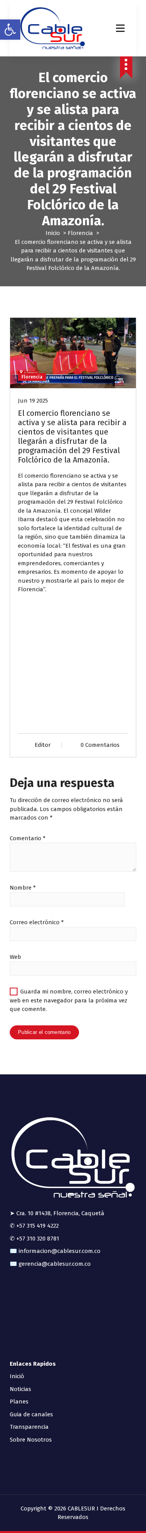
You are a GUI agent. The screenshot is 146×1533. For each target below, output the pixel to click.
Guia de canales (31, 1414)
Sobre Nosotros (31, 1439)
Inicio (53, 233)
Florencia (80, 233)
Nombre (23, 887)
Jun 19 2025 (33, 400)
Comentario (28, 838)
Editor (43, 744)
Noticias (20, 1389)
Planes (19, 1401)
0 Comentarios (100, 744)
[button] (10, 29)
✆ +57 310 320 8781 (34, 1238)
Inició (17, 1376)
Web (15, 956)
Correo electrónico (37, 922)
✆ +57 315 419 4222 (34, 1225)
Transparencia (29, 1426)
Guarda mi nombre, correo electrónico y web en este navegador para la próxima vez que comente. (69, 1000)
